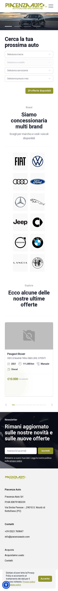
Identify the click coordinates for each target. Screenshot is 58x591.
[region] (29, 364)
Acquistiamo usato (14, 555)
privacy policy (16, 461)
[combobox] (29, 54)
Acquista (9, 549)
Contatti (9, 560)
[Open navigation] (50, 6)
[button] (6, 585)
